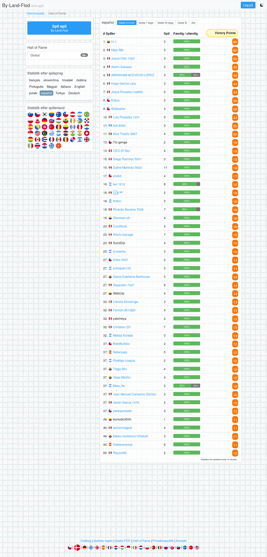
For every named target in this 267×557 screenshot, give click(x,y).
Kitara (115, 100)
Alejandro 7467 (123, 285)
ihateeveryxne (123, 444)
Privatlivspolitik (163, 540)
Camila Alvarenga (125, 301)
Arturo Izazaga (123, 234)
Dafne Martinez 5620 (127, 167)
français (34, 80)
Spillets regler (103, 540)
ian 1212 (119, 184)
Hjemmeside (35, 13)
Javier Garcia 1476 (126, 402)
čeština (81, 80)
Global (58, 55)
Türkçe (60, 93)
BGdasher (118, 108)
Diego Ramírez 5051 (127, 159)
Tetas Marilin (122, 377)
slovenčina (51, 80)
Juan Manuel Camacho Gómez (134, 394)
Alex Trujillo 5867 (125, 133)
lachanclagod (122, 427)
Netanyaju (120, 352)
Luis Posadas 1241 (126, 117)
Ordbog (86, 540)
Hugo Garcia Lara (123, 83)
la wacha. (119, 251)
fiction (117, 201)
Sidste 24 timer (127, 22)
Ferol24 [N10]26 (124, 310)
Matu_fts (119, 385)
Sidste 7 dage (146, 22)
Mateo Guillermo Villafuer (130, 436)
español (46, 93)
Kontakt (181, 540)
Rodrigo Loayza (124, 360)
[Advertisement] (133, 502)
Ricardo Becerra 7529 (128, 209)
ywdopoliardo (122, 410)
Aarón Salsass (121, 66)
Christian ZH (122, 327)
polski (33, 93)
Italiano (66, 86)
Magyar (52, 86)
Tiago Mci (120, 369)
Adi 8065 (119, 125)
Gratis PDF (122, 540)
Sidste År (182, 22)
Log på (248, 5)
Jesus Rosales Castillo (127, 92)
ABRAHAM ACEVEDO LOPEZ (132, 75)
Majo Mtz (117, 50)
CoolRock (120, 226)
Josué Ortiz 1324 (123, 58)
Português (36, 86)
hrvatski (67, 80)
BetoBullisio (121, 343)
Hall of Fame (141, 540)
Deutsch (74, 93)
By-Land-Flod (22, 5)
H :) (113, 41)
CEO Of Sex (121, 150)
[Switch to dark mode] (262, 5)
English (79, 86)
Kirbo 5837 (120, 259)
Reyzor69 (119, 452)
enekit (117, 176)
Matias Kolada (123, 335)
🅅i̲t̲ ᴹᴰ (118, 192)
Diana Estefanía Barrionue (131, 276)
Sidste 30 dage (166, 22)
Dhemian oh (121, 218)
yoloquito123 (122, 268)
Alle (193, 22)
